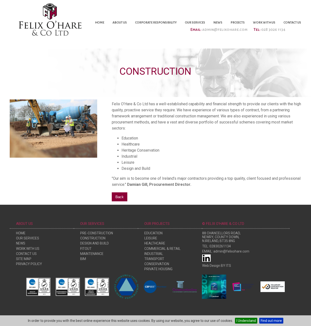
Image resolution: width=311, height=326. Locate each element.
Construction (92, 238)
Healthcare (154, 243)
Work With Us (264, 22)
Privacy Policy (29, 264)
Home (99, 22)
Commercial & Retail (162, 249)
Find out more (271, 321)
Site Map (23, 259)
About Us (119, 22)
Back (119, 197)
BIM (83, 259)
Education (153, 233)
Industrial (153, 254)
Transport (154, 259)
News (217, 22)
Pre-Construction (96, 233)
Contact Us (292, 22)
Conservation (156, 264)
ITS (228, 266)
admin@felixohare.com (224, 29)
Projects (238, 22)
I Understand (246, 321)
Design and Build (94, 243)
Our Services (195, 22)
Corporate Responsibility (156, 22)
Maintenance (92, 254)
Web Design (211, 266)
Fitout (86, 249)
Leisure (150, 238)
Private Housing (158, 269)
